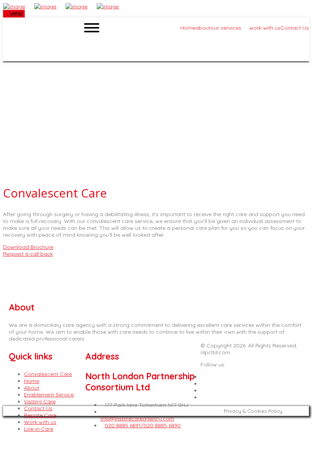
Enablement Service (49, 394)
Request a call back (28, 253)
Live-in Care (38, 428)
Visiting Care (40, 401)
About (31, 387)
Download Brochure (28, 247)
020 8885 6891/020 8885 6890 (143, 425)
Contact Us (38, 408)
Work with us (40, 422)
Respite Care (40, 415)
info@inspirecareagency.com (137, 418)
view (16, 13)
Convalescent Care (48, 374)
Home (31, 380)
